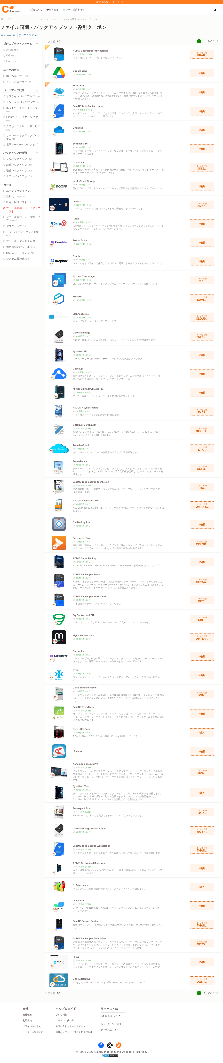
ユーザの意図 (11, 69)
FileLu (76, 956)
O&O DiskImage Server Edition (89, 828)
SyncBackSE (80, 351)
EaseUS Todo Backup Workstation (92, 845)
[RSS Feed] (118, 1046)
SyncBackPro (80, 143)
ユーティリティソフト (44, 19)
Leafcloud (78, 900)
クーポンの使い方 (65, 1020)
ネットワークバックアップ (22, 109)
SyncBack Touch (82, 786)
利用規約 (27, 1020)
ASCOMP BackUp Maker (86, 500)
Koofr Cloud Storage (84, 181)
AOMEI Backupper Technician (89, 938)
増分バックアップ (19, 170)
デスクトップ (16, 226)
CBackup (78, 368)
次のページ (213, 41)
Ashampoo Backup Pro (85, 763)
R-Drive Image (81, 885)
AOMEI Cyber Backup (84, 558)
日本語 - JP (111, 1015)
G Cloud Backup (82, 978)
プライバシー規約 (32, 1026)
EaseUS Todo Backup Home (88, 106)
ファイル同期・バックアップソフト (23, 209)
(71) (37, 241)
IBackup (77, 751)
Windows (6, 35)
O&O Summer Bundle (84, 424)
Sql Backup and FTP (84, 615)
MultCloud (79, 85)
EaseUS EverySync (83, 707)
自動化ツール (15, 196)
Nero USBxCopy (81, 729)
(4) (32, 176)
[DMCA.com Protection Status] (111, 1056)
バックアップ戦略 (13, 90)
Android (12, 49)
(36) (38, 102)
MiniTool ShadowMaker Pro (88, 388)
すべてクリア (26, 35)
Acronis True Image (84, 276)
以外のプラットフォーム (17, 43)
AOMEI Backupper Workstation (90, 596)
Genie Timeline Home (84, 687)
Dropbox (78, 256)
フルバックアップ (19, 158)
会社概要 (27, 1014)
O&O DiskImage (81, 332)
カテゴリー (10, 19)
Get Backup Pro (81, 522)
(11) (14, 139)
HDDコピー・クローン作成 (22, 118)
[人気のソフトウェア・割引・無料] (11, 9)
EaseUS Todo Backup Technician (91, 481)
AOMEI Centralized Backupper (89, 863)
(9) (24, 196)
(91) (27, 259)
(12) (8, 111)
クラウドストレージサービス (23, 128)
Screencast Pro (81, 538)
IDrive (76, 218)
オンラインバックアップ (23, 102)
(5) (18, 50)
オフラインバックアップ (23, 96)
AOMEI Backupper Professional (90, 50)
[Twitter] (110, 1046)
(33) (38, 96)
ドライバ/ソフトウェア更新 (22, 233)
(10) (30, 202)
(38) (8, 129)
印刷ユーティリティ (20, 252)
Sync (75, 670)
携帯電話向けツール (20, 247)
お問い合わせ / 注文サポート (70, 1026)
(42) (30, 159)
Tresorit (77, 296)
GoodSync (79, 162)
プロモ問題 (61, 1014)
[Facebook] (101, 1046)
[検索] (215, 9)
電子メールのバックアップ (22, 144)
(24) (30, 165)
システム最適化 (17, 258)
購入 (202, 732)
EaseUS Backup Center (85, 921)
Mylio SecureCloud (83, 635)
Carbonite (78, 651)
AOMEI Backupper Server (87, 574)
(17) (8, 120)
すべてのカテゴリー (111, 1029)
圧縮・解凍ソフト (19, 202)
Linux (11, 61)
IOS (10, 55)
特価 (202, 73)
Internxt (77, 201)
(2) (14, 61)
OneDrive (78, 127)
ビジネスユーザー (19, 81)
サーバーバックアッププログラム (23, 137)
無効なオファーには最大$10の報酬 (74, 1032)
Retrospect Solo (82, 808)
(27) (30, 82)
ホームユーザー (17, 75)
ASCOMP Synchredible (85, 407)
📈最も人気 (36, 9)
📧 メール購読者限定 (73, 9)
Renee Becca (80, 461)
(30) (30, 170)
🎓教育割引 (52, 9)
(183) (14, 220)
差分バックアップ (19, 164)
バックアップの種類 (15, 152)
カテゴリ (8, 184)
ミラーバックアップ (19, 176)
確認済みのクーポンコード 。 (111, 2)
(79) (24, 226)
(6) (12, 55)
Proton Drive (80, 240)
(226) (33, 247)
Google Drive (80, 70)
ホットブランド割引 (111, 1024)
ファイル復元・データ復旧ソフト (23, 218)
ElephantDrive (81, 313)
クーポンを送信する (33, 1032)
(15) (8, 235)
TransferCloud (81, 445)
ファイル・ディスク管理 (22, 241)
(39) (27, 76)
